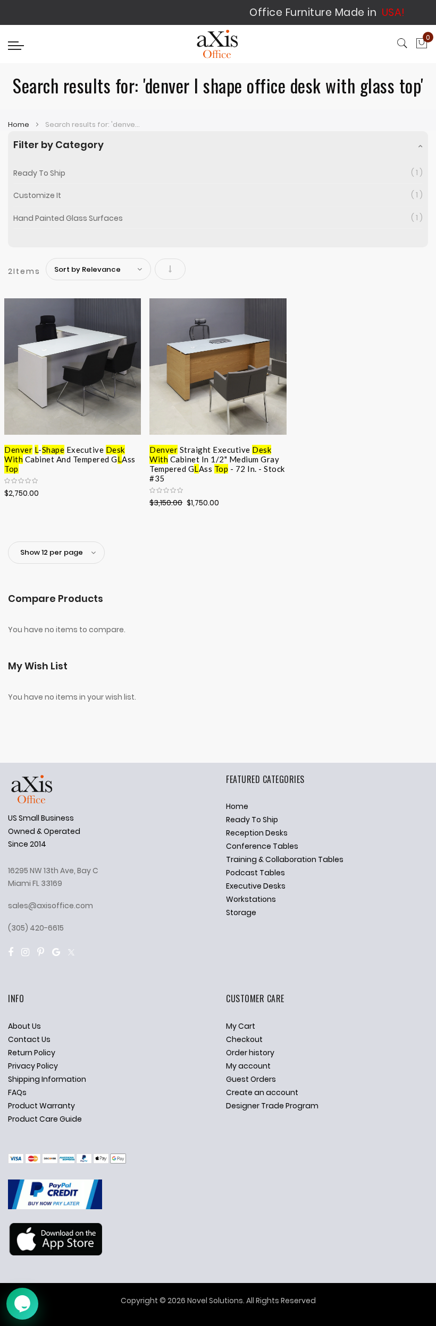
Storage (241, 912)
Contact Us (29, 1039)
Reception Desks (257, 833)
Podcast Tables (255, 872)
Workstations (251, 899)
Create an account (262, 1092)
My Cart (240, 1026)
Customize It (37, 195)
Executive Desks (256, 886)
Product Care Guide (45, 1119)
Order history (250, 1052)
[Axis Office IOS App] (55, 1252)
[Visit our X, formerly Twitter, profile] (71, 952)
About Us (24, 1026)
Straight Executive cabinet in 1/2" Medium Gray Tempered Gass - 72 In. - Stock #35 (217, 457)
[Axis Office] (218, 45)
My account (248, 1066)
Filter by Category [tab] (58, 144)
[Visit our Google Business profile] (56, 952)
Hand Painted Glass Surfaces (68, 218)
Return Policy (31, 1052)
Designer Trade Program (272, 1105)
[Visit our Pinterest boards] (40, 952)
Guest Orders (251, 1079)
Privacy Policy (33, 1066)
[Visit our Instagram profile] (25, 952)
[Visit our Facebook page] (10, 952)
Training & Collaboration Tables (284, 859)
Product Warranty (41, 1105)
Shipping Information (47, 1079)
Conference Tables (262, 846)
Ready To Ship (39, 173)
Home (19, 124)
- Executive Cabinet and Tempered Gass (70, 457)
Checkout (244, 1039)
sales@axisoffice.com (50, 905)
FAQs (17, 1092)
